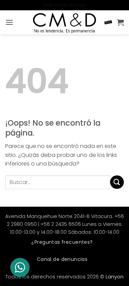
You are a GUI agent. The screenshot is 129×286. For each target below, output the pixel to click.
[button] (9, 22)
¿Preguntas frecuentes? (62, 242)
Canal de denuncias (62, 259)
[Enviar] (117, 182)
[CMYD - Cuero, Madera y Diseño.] (64, 22)
